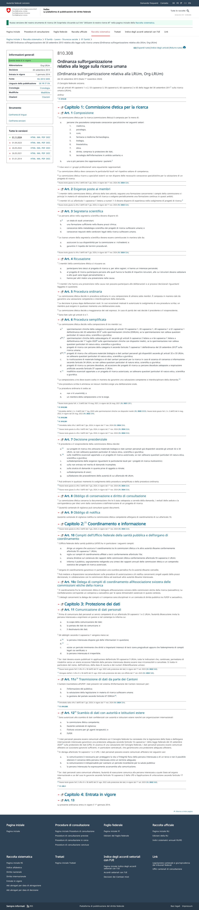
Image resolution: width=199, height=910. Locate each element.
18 (77, 678)
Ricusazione (77, 259)
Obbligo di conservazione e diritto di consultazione (105, 496)
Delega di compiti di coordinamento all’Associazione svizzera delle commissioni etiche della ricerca (114, 583)
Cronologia (45, 88)
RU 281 (126, 403)
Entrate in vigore (14, 881)
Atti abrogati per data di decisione (22, 890)
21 (62, 744)
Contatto (164, 3)
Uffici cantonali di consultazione (167, 869)
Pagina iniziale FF (112, 831)
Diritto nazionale (14, 872)
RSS (29, 906)
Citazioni (46, 97)
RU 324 (123, 183)
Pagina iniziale (13, 39)
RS (62, 99)
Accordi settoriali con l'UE (115, 872)
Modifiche (45, 92)
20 (75, 712)
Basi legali (175, 906)
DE (173, 3)
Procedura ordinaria (83, 291)
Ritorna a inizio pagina (183, 811)
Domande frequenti (149, 3)
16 (62, 639)
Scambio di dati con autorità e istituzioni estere (110, 713)
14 (62, 454)
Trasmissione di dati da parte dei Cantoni (108, 679)
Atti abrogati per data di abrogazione (23, 885)
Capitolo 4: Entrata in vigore (90, 794)
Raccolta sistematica (145, 22)
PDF (43, 137)
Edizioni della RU (160, 835)
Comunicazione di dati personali (92, 609)
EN (189, 3)
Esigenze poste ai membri (87, 189)
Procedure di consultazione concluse (72, 844)
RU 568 (152, 669)
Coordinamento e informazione (116, 523)
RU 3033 (140, 411)
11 (62, 371)
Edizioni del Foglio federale (116, 835)
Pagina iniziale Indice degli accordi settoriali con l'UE (120, 867)
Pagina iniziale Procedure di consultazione (74, 831)
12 (179, 379)
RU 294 (89, 413)
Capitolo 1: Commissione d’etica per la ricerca (106, 107)
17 (62, 643)
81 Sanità (85, 39)
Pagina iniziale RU (161, 831)
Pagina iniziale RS (14, 863)
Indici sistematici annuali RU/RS (167, 840)
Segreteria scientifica (83, 211)
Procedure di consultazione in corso (71, 840)
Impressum (187, 906)
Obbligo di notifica (82, 512)
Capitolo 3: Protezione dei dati (92, 603)
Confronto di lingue (18, 115)
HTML (33, 137)
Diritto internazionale (16, 876)
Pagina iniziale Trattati (65, 863)
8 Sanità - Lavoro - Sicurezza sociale (61, 39)
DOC (48, 137)
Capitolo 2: (74, 523)
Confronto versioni (17, 121)
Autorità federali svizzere (18, 3)
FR (178, 3)
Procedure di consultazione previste (71, 835)
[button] (36, 31)
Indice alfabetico (14, 867)
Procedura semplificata (85, 319)
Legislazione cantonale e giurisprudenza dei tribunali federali (171, 864)
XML (39, 137)
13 (62, 448)
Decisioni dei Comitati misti (116, 877)
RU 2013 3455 (43, 79)
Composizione (79, 113)
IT (181, 3)
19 (115, 696)
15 (85, 522)
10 (65, 353)
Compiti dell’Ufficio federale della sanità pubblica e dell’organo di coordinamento (112, 537)
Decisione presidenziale (85, 439)
